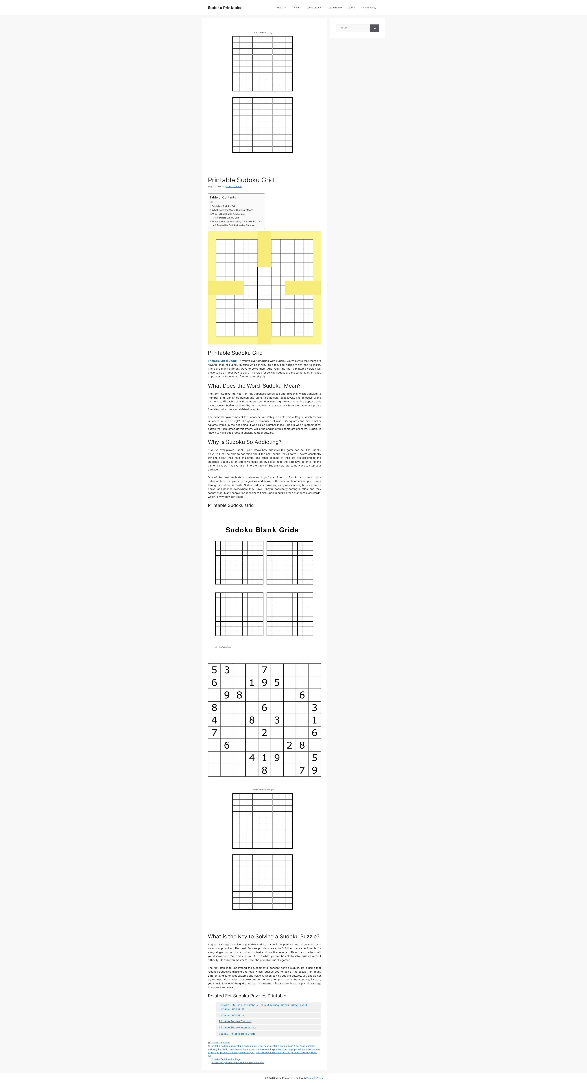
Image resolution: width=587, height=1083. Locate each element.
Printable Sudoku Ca (231, 1015)
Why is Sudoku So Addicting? (228, 214)
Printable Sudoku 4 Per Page (225, 1059)
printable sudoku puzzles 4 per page (274, 1049)
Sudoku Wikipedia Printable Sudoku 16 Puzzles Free (237, 1062)
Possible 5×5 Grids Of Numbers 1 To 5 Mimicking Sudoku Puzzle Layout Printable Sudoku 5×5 (263, 1007)
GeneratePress (314, 1078)
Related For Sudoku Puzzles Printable (236, 225)
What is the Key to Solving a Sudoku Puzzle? (237, 221)
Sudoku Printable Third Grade (237, 1033)
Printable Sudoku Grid (224, 206)
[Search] (374, 28)
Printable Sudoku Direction (235, 1021)
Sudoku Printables (225, 7)
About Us (281, 7)
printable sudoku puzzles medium (273, 1052)
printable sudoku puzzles (241, 1049)
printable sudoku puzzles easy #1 (237, 1052)
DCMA (351, 7)
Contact (296, 7)
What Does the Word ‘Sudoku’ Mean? (232, 210)
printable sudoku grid (222, 1046)
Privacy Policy (368, 7)
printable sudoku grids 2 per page (251, 1046)
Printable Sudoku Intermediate (237, 1027)
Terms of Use (313, 7)
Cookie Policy (334, 7)
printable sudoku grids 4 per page (287, 1046)
